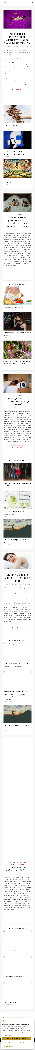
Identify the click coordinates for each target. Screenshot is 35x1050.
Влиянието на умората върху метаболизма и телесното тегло (17, 221)
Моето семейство (17, 864)
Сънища (28, 572)
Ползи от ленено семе (12, 126)
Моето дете (11, 862)
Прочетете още (17, 89)
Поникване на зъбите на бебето (17, 868)
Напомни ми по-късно (9, 1046)
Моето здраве (17, 214)
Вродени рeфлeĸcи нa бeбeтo (14, 977)
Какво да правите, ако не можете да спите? (17, 401)
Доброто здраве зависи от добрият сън (17, 577)
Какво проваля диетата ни (13, 307)
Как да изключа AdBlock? (16, 1042)
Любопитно (17, 31)
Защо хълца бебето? (11, 951)
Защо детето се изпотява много (15, 1002)
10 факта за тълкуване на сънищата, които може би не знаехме (17, 38)
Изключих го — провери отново (16, 1038)
